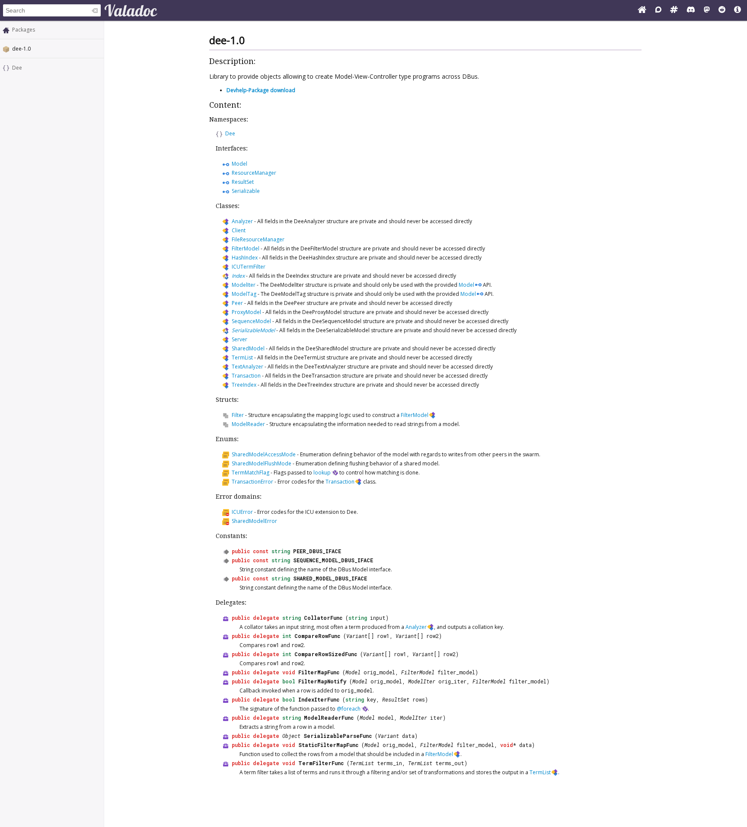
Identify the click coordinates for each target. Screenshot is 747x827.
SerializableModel (253, 330)
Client (239, 230)
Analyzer (242, 221)
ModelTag (244, 294)
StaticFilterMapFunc (328, 744)
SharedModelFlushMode (261, 463)
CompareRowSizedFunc (325, 654)
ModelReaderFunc (329, 717)
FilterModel (245, 248)
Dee (17, 67)
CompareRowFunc (317, 635)
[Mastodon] (706, 10)
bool (288, 681)
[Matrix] (674, 10)
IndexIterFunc (318, 699)
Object (291, 735)
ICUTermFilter (248, 266)
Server (239, 339)
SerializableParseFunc (337, 735)
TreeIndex (244, 384)
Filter (238, 415)
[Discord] (691, 10)
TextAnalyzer (247, 366)
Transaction (246, 375)
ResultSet (243, 182)
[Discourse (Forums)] (658, 10)
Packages (23, 29)
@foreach (349, 708)
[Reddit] (722, 10)
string (280, 551)
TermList (242, 357)
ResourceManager (254, 172)
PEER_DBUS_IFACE (317, 551)
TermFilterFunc (321, 763)
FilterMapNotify (322, 681)
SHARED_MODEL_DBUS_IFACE (330, 578)
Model (239, 163)
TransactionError (252, 481)
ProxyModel (246, 312)
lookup (322, 472)
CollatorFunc (323, 617)
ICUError (242, 512)
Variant (356, 635)
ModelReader (248, 424)
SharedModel (248, 348)
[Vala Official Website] (642, 10)
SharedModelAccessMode (264, 454)
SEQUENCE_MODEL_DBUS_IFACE (333, 560)
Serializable (246, 191)
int (286, 635)
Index (238, 275)
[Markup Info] (737, 10)
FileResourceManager (258, 239)
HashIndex (245, 257)
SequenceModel (251, 321)
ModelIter (243, 284)
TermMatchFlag (250, 472)
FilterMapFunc (318, 672)
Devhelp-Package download (261, 90)
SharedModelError (254, 521)
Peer (237, 303)
